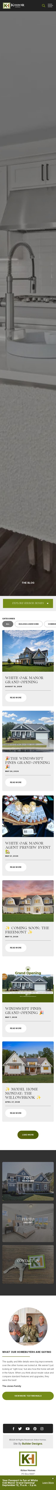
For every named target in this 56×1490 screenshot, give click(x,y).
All (7, 624)
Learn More (48, 1483)
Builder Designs (32, 1443)
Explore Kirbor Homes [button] (28, 603)
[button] (43, 5)
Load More (28, 1135)
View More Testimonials (28, 1396)
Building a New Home (29, 624)
